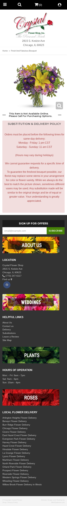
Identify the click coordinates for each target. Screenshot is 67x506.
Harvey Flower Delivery (14, 442)
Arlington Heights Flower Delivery (19, 417)
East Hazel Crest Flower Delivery (19, 435)
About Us (7, 322)
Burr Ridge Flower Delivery (16, 424)
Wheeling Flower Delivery (15, 481)
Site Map (7, 340)
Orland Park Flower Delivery (16, 467)
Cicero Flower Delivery (14, 432)
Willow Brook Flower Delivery (17, 484)
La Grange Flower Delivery (16, 453)
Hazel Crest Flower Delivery (16, 445)
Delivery (6, 329)
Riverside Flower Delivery (15, 474)
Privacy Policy (12, 502)
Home (5, 51)
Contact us (7, 326)
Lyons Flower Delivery (13, 456)
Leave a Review (10, 336)
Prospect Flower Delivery (15, 470)
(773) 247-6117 (13, 275)
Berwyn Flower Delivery (14, 421)
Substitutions (9, 333)
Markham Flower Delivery (15, 460)
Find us (6, 279)
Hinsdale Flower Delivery (15, 449)
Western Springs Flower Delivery (19, 477)
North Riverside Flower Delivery (18, 463)
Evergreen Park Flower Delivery (18, 439)
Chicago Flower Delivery (14, 428)
